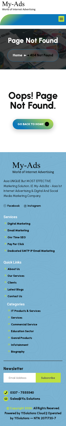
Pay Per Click (15, 244)
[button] (61, 19)
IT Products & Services (25, 310)
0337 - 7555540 (21, 392)
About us (13, 269)
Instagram (34, 205)
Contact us (14, 296)
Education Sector (22, 331)
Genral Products (21, 338)
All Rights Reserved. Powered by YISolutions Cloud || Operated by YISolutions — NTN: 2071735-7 (33, 413)
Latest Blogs (15, 289)
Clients (11, 282)
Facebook (13, 205)
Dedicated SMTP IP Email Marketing (31, 250)
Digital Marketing (18, 223)
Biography (17, 351)
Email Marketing (18, 230)
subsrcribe (48, 377)
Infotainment (19, 344)
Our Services (15, 275)
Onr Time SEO (16, 237)
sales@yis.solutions (24, 399)
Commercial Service (23, 324)
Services (16, 317)
